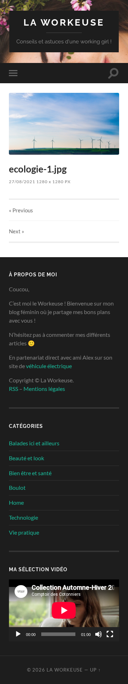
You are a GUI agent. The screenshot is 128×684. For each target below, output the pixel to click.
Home (16, 502)
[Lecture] (18, 634)
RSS (13, 388)
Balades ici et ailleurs (34, 443)
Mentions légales (44, 388)
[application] (64, 610)
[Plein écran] (109, 634)
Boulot (17, 487)
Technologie (23, 517)
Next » (16, 231)
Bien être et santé (30, 473)
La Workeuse (64, 22)
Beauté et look (26, 458)
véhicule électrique (49, 365)
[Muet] (98, 634)
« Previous (21, 210)
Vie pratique (24, 532)
